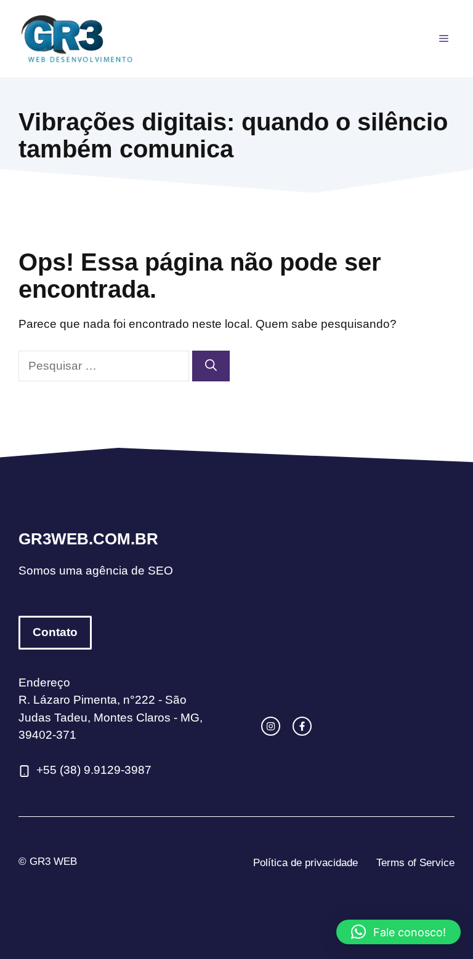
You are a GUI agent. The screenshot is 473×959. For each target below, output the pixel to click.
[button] (398, 932)
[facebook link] (302, 726)
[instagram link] (270, 726)
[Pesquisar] (211, 366)
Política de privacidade (305, 863)
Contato (55, 632)
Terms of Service (415, 863)
